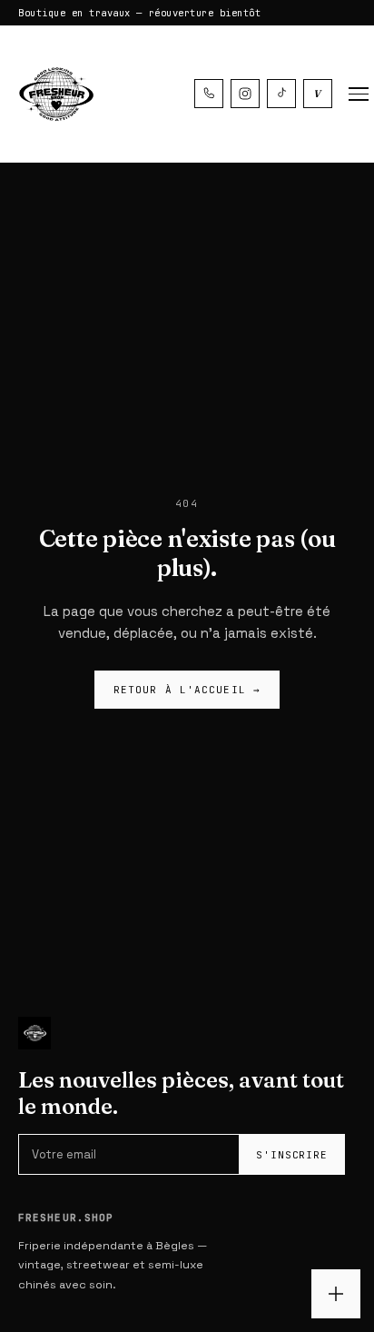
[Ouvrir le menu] (358, 94)
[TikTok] (281, 93)
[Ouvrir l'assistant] (335, 1293)
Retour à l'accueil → (187, 689)
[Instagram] (245, 93)
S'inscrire (292, 1154)
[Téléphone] (208, 93)
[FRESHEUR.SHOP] (54, 94)
